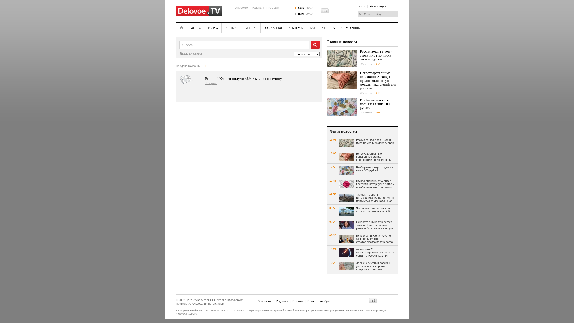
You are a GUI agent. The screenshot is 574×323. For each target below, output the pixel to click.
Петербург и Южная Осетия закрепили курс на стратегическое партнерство (374, 239)
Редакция (258, 7)
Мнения (251, 28)
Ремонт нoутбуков (319, 301)
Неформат (211, 83)
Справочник (350, 28)
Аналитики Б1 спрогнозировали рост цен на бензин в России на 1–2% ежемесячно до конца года (375, 253)
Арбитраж (296, 28)
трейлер (197, 53)
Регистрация (378, 6)
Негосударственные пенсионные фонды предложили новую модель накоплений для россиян (378, 80)
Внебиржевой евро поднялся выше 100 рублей (375, 104)
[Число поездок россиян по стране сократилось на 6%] (346, 211)
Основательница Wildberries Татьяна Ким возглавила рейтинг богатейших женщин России (374, 225)
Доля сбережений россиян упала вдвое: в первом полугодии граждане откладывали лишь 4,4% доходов (373, 266)
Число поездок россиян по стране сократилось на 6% (373, 210)
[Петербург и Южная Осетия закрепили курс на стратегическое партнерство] (346, 238)
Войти (361, 6)
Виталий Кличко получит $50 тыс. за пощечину (243, 78)
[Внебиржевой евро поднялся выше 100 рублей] (342, 107)
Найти (315, 45)
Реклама (273, 7)
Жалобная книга (322, 28)
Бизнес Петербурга (204, 28)
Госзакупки (273, 28)
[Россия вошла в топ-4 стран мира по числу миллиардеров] (342, 58)
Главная (182, 28)
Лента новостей (343, 131)
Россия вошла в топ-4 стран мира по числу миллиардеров (376, 55)
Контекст (232, 28)
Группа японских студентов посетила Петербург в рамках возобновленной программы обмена (375, 184)
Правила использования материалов (200, 303)
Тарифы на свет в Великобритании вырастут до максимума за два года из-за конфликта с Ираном (375, 198)
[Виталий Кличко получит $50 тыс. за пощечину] (186, 79)
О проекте (241, 7)
